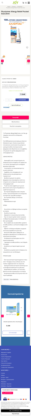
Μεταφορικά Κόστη (5, 365)
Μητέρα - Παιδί (4, 377)
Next (28, 61)
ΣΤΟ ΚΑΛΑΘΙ (22, 100)
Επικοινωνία (4, 354)
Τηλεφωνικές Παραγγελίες (7, 367)
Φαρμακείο (3, 381)
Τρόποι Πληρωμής (5, 359)
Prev (2, 61)
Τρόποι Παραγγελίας (6, 356)
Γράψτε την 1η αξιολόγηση (15, 90)
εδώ (27, 406)
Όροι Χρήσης (4, 361)
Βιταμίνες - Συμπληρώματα (7, 379)
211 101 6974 (8, 393)
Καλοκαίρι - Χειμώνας (6, 384)
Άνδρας (3, 375)
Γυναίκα (3, 373)
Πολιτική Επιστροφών (6, 363)
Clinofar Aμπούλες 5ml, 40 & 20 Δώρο (12, 321)
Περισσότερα (15, 413)
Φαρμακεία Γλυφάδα (6, 352)
